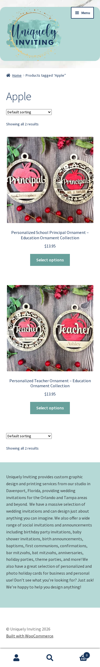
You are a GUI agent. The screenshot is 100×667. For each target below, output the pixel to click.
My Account (16, 658)
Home (17, 75)
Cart (77, 653)
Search (50, 658)
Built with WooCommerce (29, 636)
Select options (50, 259)
